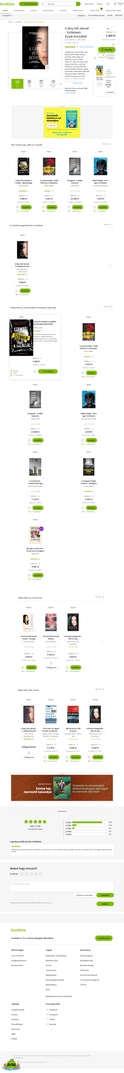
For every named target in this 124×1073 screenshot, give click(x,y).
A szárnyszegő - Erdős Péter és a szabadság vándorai (49, 181)
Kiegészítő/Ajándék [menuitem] (113, 10)
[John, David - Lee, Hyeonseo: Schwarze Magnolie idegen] (73, 622)
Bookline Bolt (17, 965)
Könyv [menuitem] (5, 10)
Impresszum (51, 970)
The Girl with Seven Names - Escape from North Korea (29, 637)
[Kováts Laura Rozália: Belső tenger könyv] (100, 166)
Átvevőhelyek (17, 1024)
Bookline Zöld (51, 960)
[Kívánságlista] (108, 4)
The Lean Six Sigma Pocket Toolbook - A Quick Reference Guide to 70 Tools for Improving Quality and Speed (51, 729)
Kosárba (108, 49)
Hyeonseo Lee (29, 736)
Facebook (53, 1009)
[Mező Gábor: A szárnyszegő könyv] (49, 166)
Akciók (109, 15)
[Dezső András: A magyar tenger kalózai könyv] (88, 467)
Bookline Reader (87, 965)
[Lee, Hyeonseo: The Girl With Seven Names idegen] (51, 622)
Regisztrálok (89, 4)
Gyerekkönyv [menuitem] (19, 10)
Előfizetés (119, 15)
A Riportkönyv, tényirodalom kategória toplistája (33, 307)
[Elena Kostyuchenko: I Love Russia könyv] (35, 467)
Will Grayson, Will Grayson (73, 729)
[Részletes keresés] (43, 4)
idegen (28, 608)
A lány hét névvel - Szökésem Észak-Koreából (22, 265)
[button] (60, 84)
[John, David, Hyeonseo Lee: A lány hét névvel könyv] (28, 714)
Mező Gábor (49, 186)
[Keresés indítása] (78, 4)
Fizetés (14, 1014)
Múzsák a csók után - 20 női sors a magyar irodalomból (35, 549)
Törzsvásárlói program (96, 15)
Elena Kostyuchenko (35, 486)
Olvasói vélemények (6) (86, 47)
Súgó (13, 1034)
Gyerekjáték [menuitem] (96, 10)
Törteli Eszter (23, 186)
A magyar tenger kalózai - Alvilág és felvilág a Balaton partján (89, 482)
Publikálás (105, 895)
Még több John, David (28, 690)
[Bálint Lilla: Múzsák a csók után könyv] (35, 534)
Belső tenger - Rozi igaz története (100, 181)
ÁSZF (48, 989)
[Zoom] (47, 67)
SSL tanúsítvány (18, 1058)
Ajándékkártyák (86, 960)
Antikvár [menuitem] (63, 10)
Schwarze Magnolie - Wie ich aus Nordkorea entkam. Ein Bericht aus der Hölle (73, 637)
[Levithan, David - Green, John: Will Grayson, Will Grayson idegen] (73, 714)
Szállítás (15, 1019)
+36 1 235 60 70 (17, 955)
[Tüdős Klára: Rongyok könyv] (75, 166)
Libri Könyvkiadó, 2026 (72, 42)
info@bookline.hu (18, 960)
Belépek (99, 4)
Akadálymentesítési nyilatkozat (59, 996)
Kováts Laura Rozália (100, 186)
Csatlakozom (104, 938)
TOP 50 (83, 984)
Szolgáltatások (17, 1009)
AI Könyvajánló (30, 4)
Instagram (53, 1014)
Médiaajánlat (51, 975)
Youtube (52, 1024)
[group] (17, 84)
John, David (22, 272)
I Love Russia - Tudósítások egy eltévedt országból (35, 482)
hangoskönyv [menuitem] (48, 10)
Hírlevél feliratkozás (88, 975)
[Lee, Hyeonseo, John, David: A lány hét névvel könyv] (35, 47)
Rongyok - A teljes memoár (74, 181)
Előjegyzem (51, 667)
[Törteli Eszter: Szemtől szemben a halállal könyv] (23, 166)
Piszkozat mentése (84, 895)
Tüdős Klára (75, 186)
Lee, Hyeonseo (22, 269)
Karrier (49, 965)
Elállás (14, 1038)
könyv (23, 152)
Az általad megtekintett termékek (26, 225)
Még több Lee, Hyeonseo (30, 597)
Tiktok (52, 1019)
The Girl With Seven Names (51, 637)
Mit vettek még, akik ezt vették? (27, 144)
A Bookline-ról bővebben (56, 955)
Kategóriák (7, 15)
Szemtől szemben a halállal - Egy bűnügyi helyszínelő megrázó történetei (24, 181)
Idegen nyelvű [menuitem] (78, 10)
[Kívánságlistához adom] (113, 45)
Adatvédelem (51, 984)
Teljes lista (105, 144)
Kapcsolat (15, 1029)
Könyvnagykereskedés (55, 980)
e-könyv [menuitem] (33, 10)
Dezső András (89, 486)
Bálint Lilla (35, 554)
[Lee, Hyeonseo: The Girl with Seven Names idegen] (28, 622)
